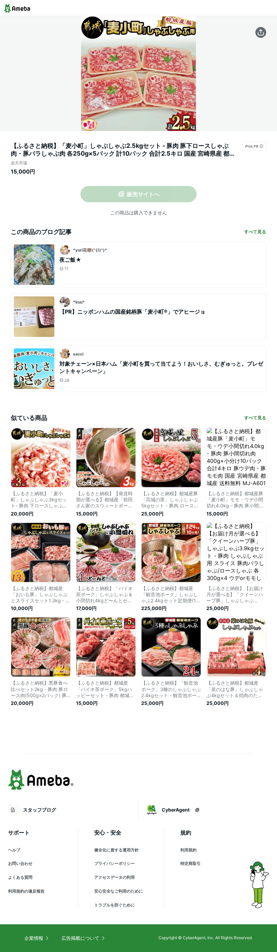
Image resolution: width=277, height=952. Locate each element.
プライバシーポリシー (114, 863)
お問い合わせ (20, 863)
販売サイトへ (143, 194)
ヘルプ (14, 849)
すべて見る (255, 231)
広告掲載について (80, 938)
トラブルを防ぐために (114, 904)
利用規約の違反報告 (26, 891)
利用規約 (188, 849)
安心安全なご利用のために (118, 891)
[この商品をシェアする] (260, 32)
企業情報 (33, 938)
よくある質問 (20, 877)
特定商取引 (190, 863)
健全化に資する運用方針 (116, 849)
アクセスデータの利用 (114, 877)
